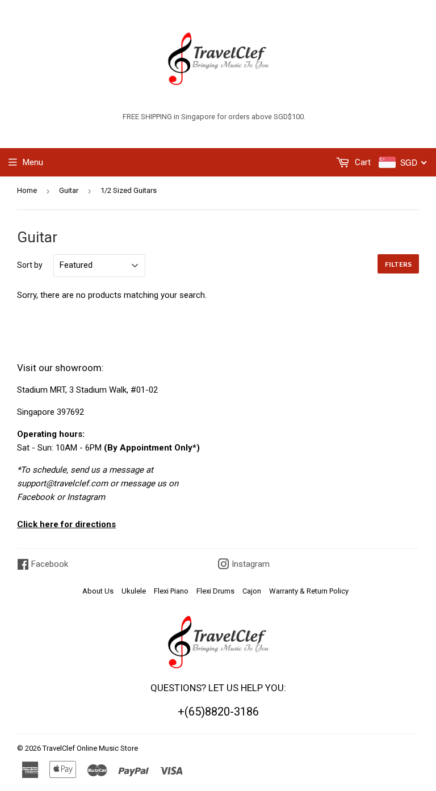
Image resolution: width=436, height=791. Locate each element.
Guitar (68, 190)
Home (27, 190)
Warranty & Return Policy (309, 591)
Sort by (30, 265)
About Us (98, 591)
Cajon (251, 591)
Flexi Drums (215, 591)
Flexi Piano (171, 591)
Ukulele (133, 591)
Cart (362, 162)
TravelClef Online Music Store (90, 748)
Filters (398, 264)
